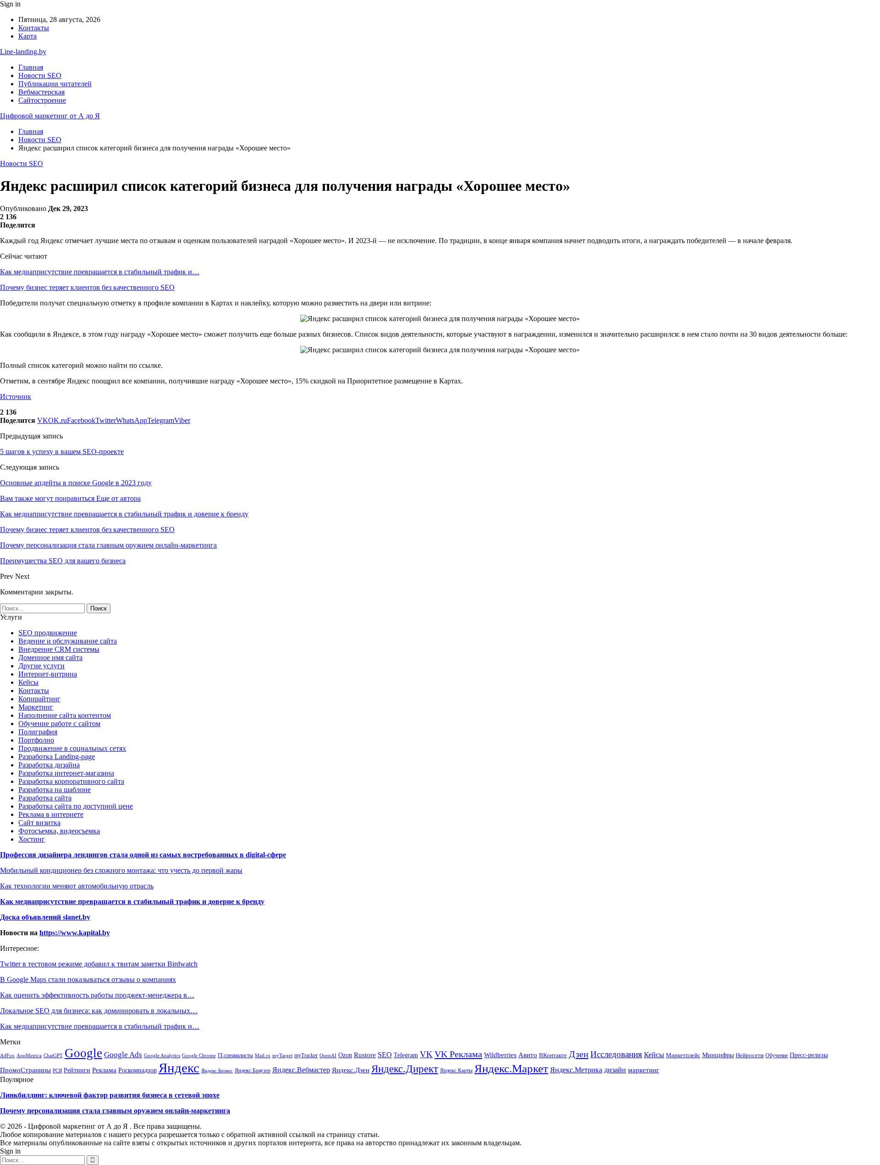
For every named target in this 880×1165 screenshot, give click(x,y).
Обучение (776, 1055)
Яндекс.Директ (404, 1069)
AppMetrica (29, 1055)
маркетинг (643, 1070)
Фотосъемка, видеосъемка (59, 831)
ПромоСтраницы (25, 1070)
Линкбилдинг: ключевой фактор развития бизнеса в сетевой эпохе (110, 1095)
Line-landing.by (23, 51)
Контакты (33, 28)
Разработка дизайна (49, 765)
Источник (15, 396)
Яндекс (179, 1067)
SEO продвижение (47, 633)
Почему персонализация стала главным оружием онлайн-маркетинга (115, 1111)
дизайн (615, 1070)
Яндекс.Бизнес (217, 1070)
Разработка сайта (45, 798)
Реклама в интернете (50, 814)
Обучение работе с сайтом (59, 723)
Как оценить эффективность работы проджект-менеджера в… (97, 995)
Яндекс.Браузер (252, 1070)
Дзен (578, 1054)
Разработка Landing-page (56, 756)
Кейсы (28, 682)
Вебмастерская (41, 92)
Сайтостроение (42, 100)
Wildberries (500, 1055)
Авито (527, 1055)
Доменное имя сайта (50, 657)
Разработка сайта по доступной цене (75, 806)
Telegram (406, 1055)
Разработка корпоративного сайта (71, 781)
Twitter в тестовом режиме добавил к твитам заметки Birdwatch (99, 964)
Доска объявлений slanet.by (45, 917)
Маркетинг (35, 707)
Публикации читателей (55, 84)
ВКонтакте (553, 1055)
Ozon (345, 1055)
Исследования (616, 1054)
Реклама (104, 1070)
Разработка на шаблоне (54, 789)
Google (83, 1053)
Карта (27, 36)
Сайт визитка (39, 823)
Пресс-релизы (809, 1055)
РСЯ (57, 1070)
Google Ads (123, 1054)
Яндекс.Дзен (350, 1070)
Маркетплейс (683, 1055)
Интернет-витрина (47, 674)
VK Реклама (458, 1054)
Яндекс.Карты (456, 1070)
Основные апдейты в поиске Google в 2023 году (76, 483)
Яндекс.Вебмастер (301, 1070)
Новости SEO (39, 75)
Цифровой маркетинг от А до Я (50, 116)
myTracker (306, 1055)
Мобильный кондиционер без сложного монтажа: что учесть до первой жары (121, 870)
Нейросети (750, 1055)
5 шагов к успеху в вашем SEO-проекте (62, 451)
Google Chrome (199, 1055)
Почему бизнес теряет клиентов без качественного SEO (87, 287)
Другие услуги (41, 666)
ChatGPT (53, 1055)
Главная (30, 67)
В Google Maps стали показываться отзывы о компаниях (88, 979)
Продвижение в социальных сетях (72, 748)
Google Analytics (162, 1055)
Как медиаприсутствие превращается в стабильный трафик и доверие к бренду (132, 901)
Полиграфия (37, 732)
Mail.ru (262, 1055)
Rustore (365, 1055)
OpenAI (327, 1055)
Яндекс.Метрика (576, 1070)
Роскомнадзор (137, 1070)
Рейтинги (77, 1070)
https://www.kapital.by (74, 933)
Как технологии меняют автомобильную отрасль (77, 886)
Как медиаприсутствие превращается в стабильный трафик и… (99, 272)
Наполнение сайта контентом (64, 715)
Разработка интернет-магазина (66, 773)
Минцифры (718, 1055)
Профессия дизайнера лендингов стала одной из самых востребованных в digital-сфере (143, 855)
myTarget (282, 1055)
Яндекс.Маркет (511, 1068)
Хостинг (31, 839)
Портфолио (36, 740)
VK (426, 1054)
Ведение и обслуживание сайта (67, 641)
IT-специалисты (235, 1055)
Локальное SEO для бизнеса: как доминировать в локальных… (99, 1011)
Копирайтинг (39, 699)
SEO (385, 1054)
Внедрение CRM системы (58, 649)
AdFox (7, 1055)
